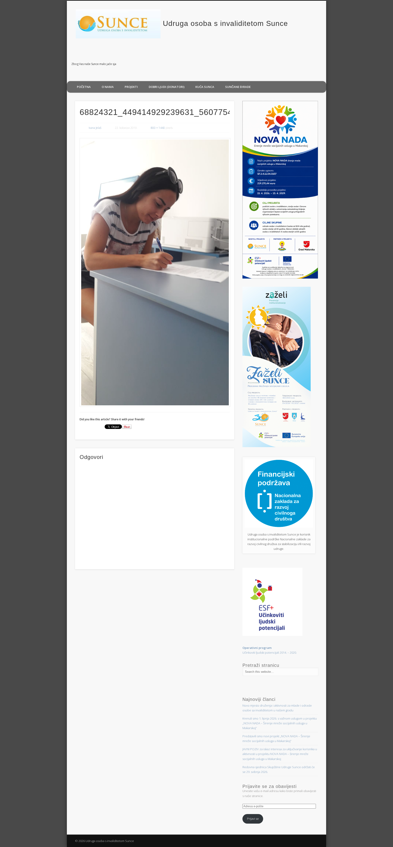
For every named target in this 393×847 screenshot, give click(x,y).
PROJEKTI (131, 87)
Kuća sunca (204, 87)
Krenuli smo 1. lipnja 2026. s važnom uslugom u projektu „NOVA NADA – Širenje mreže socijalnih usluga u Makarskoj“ (279, 723)
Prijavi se (253, 819)
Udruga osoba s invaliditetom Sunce (225, 23)
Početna (84, 87)
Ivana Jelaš (95, 128)
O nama (108, 87)
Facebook (321, 64)
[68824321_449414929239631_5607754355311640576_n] (155, 272)
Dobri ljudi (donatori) (166, 87)
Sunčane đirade (238, 87)
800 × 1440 (158, 128)
